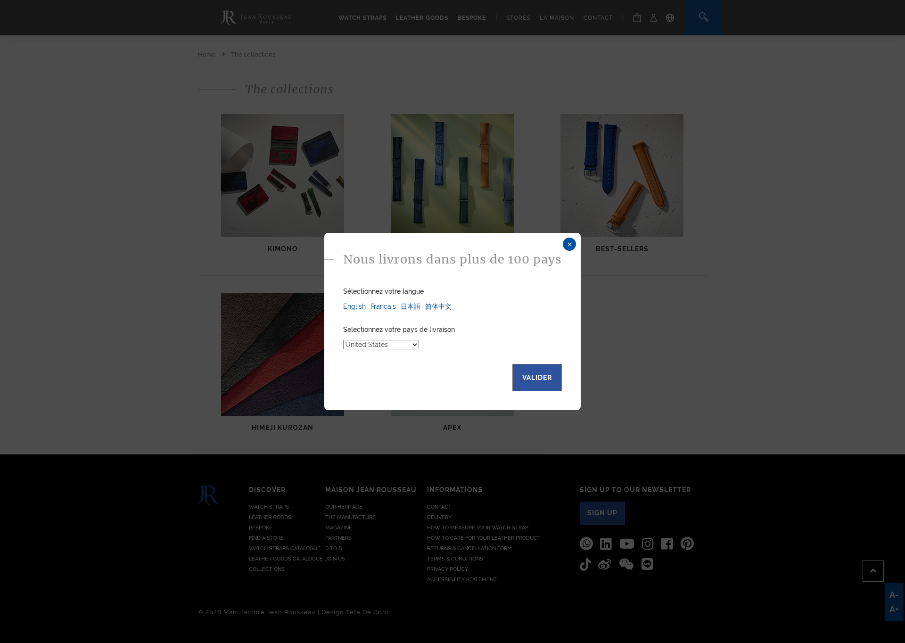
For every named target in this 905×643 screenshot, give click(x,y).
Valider (537, 377)
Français (383, 306)
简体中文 (438, 306)
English (354, 306)
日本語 (410, 306)
